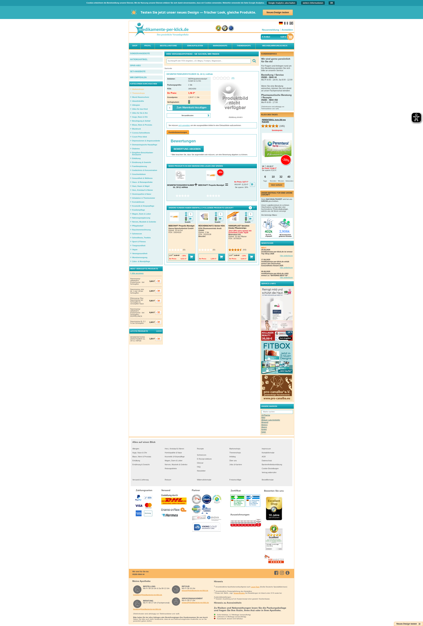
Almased (264, 422)
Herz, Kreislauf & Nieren (174, 449)
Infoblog (232, 457)
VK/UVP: (238, 184)
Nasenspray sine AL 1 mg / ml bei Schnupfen (137, 291)
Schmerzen (201, 455)
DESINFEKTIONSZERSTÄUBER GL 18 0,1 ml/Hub (137, 339)
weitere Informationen (313, 3)
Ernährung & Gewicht (141, 464)
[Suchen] (254, 61)
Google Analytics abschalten (281, 3)
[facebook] (276, 573)
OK (331, 3)
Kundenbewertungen (178, 132)
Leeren (159, 331)
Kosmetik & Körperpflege (175, 457)
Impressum (266, 449)
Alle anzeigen (137, 273)
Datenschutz (267, 461)
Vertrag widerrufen (269, 472)
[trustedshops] (225, 28)
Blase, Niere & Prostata (141, 457)
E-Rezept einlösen (204, 459)
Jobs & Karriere (235, 464)
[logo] (161, 30)
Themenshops (235, 453)
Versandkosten (239, 593)
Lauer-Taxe (255, 587)
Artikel (267, 37)
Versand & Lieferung (140, 480)
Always (264, 427)
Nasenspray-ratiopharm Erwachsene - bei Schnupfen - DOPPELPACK (137, 312)
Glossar (200, 463)
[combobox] (208, 61)
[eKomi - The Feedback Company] (218, 28)
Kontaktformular (268, 453)
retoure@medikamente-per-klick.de (195, 590)
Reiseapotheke (171, 468)
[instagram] (282, 573)
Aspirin (264, 429)
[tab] (250, 207)
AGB (264, 457)
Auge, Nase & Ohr (139, 453)
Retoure (168, 480)
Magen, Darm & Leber (173, 461)
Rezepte (200, 449)
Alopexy (264, 425)
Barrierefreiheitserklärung (272, 464)
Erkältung (136, 461)
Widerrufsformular (204, 480)
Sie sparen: (240, 187)
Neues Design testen (278, 12)
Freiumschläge (235, 480)
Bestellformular (268, 480)
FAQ (199, 467)
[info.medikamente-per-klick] (288, 573)
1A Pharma (265, 415)
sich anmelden (184, 125)
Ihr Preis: (238, 182)
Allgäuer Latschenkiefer (270, 420)
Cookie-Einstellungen (270, 468)
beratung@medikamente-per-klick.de (147, 609)
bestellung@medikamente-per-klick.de (147, 595)
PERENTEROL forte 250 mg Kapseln (274, 121)
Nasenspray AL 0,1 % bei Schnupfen (138, 322)
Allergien (135, 449)
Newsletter (201, 471)
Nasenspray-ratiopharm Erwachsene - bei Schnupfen (137, 281)
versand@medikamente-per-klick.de (195, 602)
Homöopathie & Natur (173, 453)
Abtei (263, 417)
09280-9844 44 (138, 574)
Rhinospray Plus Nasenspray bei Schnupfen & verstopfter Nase (137, 301)
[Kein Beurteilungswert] (222, 78)
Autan (263, 432)
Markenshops (234, 449)
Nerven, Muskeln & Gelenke (176, 464)
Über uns (233, 461)
